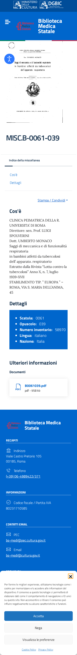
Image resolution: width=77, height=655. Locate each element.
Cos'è (13, 174)
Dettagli (15, 182)
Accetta (38, 616)
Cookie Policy (29, 649)
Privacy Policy (45, 649)
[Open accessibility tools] (9, 59)
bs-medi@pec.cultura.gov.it (26, 540)
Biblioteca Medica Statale (50, 26)
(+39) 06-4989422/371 (23, 476)
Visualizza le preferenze (38, 639)
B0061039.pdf (35, 385)
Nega (38, 627)
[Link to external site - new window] (25, 5)
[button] (70, 576)
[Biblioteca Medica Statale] (25, 25)
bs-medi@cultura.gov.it (23, 555)
